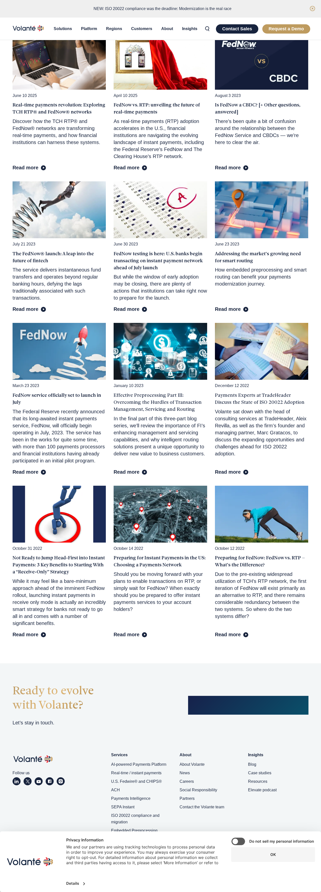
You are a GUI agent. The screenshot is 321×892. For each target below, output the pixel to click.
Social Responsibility (198, 790)
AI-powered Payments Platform (138, 764)
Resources (257, 781)
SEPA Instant (122, 807)
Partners (187, 798)
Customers (141, 29)
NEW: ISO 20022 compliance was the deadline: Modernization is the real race (162, 9)
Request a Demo (286, 28)
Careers (187, 781)
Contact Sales (237, 28)
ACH (115, 790)
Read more (25, 167)
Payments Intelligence (130, 798)
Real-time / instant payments (136, 773)
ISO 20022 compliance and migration (135, 818)
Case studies (259, 773)
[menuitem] (62, 29)
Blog (252, 764)
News (185, 773)
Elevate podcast (262, 790)
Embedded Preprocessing (134, 830)
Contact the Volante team (202, 807)
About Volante (192, 764)
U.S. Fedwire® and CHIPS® (136, 781)
